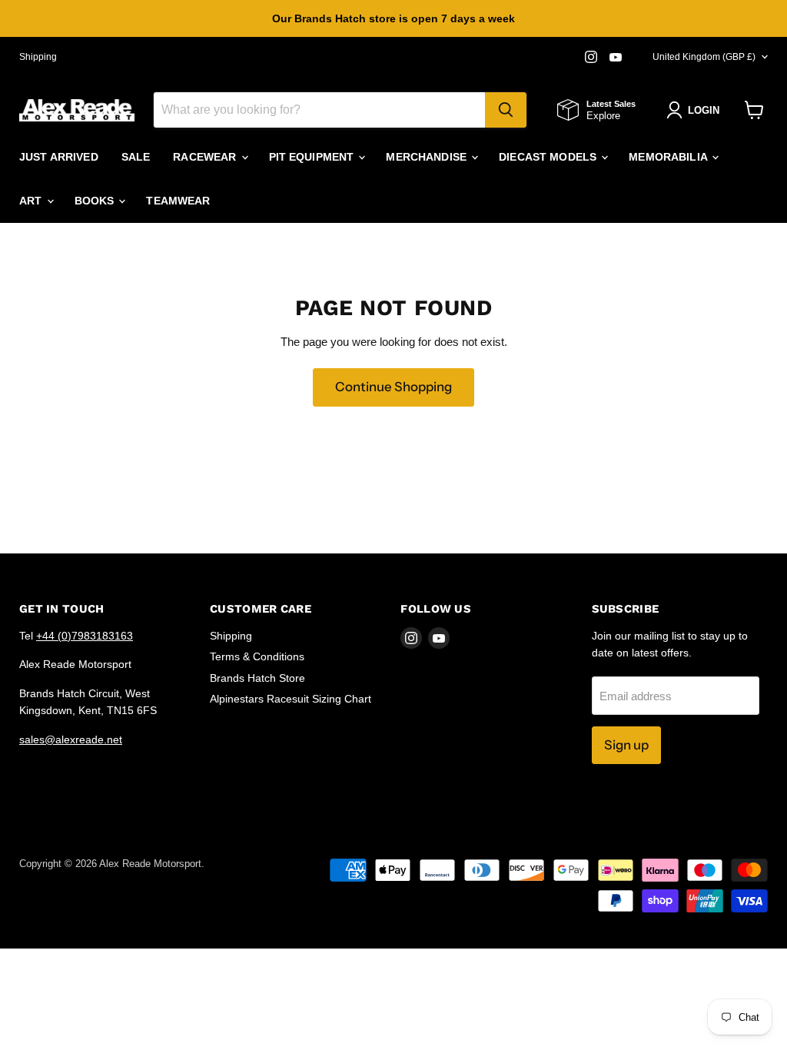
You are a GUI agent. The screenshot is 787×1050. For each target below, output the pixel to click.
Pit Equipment (313, 157)
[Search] (505, 110)
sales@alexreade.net (70, 739)
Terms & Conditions (257, 656)
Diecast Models (549, 157)
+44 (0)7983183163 (84, 636)
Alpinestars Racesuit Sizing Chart (290, 699)
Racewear (206, 157)
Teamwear (178, 200)
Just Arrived (58, 157)
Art (32, 200)
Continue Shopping (393, 386)
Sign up (626, 745)
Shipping (38, 57)
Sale (136, 157)
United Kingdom (704, 57)
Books (96, 200)
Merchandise (428, 157)
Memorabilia (669, 157)
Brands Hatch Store (257, 678)
